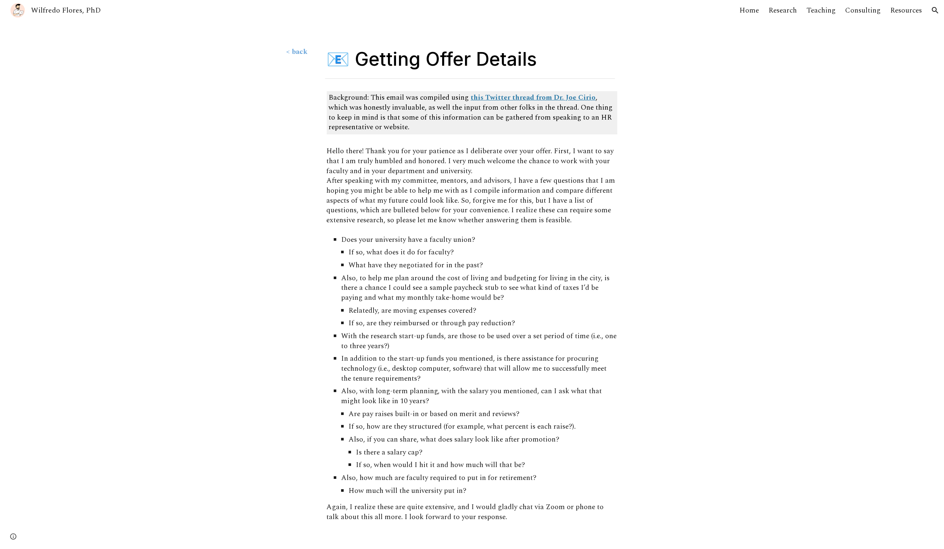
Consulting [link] (863, 10)
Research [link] (782, 10)
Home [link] (749, 10)
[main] (301, 52)
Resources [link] (906, 10)
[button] (935, 10)
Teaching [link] (821, 10)
